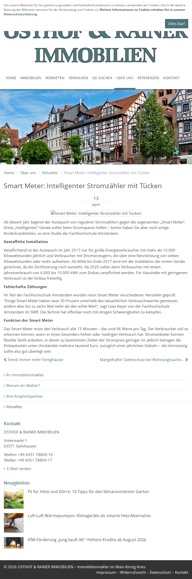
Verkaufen (78, 77)
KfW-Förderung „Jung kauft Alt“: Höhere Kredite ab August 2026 (87, 539)
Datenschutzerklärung (20, 14)
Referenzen (148, 77)
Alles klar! (176, 23)
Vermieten (54, 77)
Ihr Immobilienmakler (25, 374)
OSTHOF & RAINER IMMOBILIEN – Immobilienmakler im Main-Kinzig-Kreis (82, 566)
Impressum (106, 572)
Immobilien (30, 77)
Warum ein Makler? (23, 385)
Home (11, 77)
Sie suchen (102, 77)
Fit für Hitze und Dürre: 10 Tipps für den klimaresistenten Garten (88, 491)
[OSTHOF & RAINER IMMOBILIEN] (96, 39)
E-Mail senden (18, 468)
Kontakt (171, 77)
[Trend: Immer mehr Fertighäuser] (6, 359)
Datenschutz (160, 572)
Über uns (125, 77)
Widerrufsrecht (133, 572)
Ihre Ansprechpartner (24, 396)
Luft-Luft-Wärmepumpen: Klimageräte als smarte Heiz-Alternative (89, 515)
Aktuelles (50, 172)
